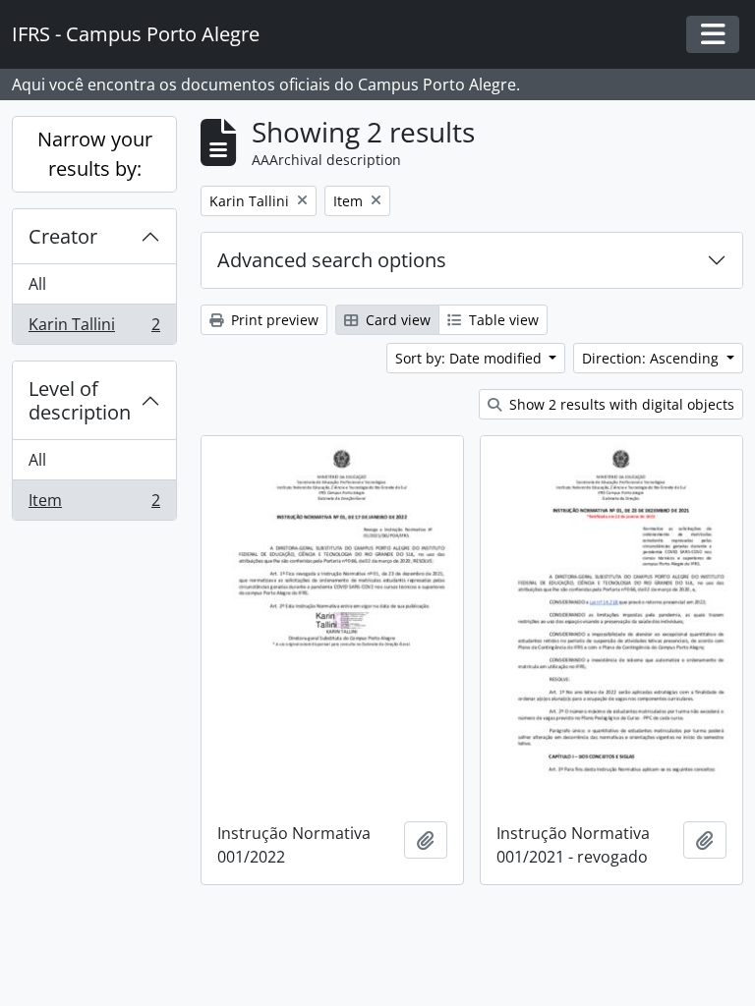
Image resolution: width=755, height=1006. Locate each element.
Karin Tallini (94, 328)
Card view (396, 319)
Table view (502, 319)
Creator (63, 236)
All (37, 284)
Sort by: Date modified (470, 358)
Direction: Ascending (652, 358)
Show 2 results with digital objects (619, 404)
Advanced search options (331, 260)
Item (94, 504)
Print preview (273, 319)
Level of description (80, 400)
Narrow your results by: (94, 154)
